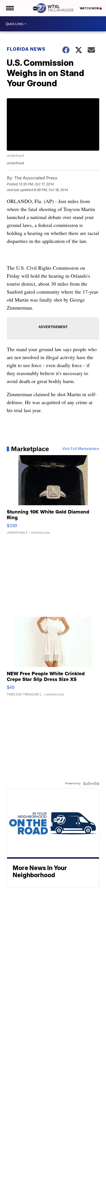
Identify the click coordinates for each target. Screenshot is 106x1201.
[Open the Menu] (9, 8)
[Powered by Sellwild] (91, 783)
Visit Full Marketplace (80, 449)
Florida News (26, 49)
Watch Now (89, 8)
